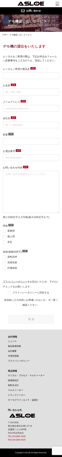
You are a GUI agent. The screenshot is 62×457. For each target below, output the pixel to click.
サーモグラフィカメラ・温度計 (23, 400)
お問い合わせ (33, 10)
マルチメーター (15, 390)
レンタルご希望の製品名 (16, 69)
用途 (5, 225)
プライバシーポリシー (15, 281)
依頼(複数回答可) (12, 251)
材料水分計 (13, 385)
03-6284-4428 (18, 436)
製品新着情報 (14, 346)
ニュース (12, 341)
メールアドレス (11, 102)
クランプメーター (16, 395)
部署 (5, 134)
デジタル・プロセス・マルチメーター (26, 375)
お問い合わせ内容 (12, 167)
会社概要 (12, 351)
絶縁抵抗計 (13, 380)
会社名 (6, 118)
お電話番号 (9, 151)
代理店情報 (13, 356)
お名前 (6, 85)
